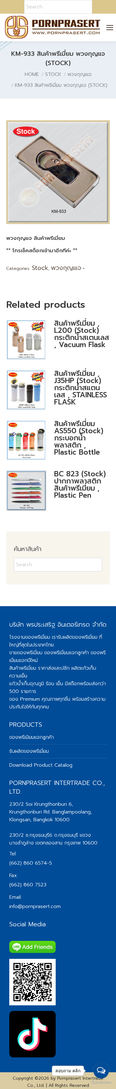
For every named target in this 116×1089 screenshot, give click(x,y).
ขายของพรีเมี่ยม (25, 652)
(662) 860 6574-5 (30, 863)
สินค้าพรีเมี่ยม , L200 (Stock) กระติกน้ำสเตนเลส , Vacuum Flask (81, 334)
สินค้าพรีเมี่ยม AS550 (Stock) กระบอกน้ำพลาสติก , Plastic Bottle (78, 438)
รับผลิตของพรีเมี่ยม (77, 637)
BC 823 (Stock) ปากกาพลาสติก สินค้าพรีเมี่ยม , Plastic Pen (80, 484)
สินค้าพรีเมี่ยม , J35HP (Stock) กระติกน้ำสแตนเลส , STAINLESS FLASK (80, 388)
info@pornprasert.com (35, 906)
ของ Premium (24, 699)
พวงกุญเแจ (66, 267)
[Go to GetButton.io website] (101, 1083)
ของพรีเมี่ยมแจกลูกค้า (66, 652)
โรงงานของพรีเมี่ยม (29, 637)
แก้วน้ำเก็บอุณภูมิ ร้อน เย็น (36, 683)
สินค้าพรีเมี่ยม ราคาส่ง (31, 668)
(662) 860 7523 (27, 884)
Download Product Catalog (40, 765)
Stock (40, 267)
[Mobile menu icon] (110, 27)
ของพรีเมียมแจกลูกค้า (31, 737)
